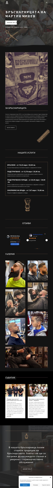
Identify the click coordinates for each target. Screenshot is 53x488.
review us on (14, 244)
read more (9, 416)
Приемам (25, 485)
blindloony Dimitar (38, 234)
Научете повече (46, 485)
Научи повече (11, 127)
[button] (50, 477)
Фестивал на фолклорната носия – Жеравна (36, 399)
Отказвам (35, 485)
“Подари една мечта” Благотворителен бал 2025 (14, 399)
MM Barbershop (15, 236)
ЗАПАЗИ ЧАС (11, 22)
